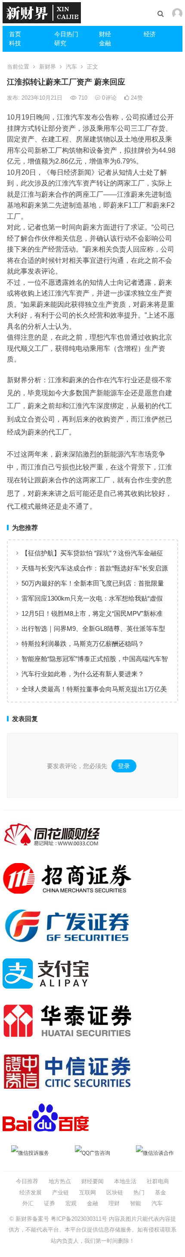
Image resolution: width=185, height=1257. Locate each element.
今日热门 (66, 34)
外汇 (28, 1203)
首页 (15, 34)
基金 (160, 1192)
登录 (124, 765)
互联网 (87, 1192)
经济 (150, 34)
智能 (135, 1203)
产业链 (60, 1192)
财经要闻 (92, 1181)
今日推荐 (27, 1181)
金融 (105, 43)
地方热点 (60, 1181)
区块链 (114, 1192)
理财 (114, 1203)
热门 (139, 1192)
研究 (60, 43)
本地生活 (125, 1181)
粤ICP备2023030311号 (79, 1219)
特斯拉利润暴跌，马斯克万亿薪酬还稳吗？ (83, 643)
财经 (105, 34)
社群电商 (158, 1181)
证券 (49, 1203)
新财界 (47, 66)
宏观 (71, 1203)
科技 (15, 43)
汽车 (71, 66)
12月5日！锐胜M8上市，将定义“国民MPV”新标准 (92, 613)
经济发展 (30, 1192)
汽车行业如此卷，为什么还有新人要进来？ (83, 673)
